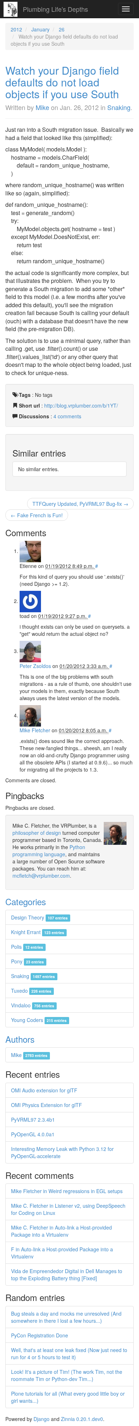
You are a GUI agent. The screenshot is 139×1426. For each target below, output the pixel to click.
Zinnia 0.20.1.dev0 (82, 1418)
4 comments (67, 416)
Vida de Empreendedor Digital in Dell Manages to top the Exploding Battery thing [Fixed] (66, 1274)
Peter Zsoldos (35, 665)
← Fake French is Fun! (37, 515)
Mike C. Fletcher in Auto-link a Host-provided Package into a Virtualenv (61, 1231)
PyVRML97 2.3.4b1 (33, 1119)
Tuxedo (31, 990)
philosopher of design (36, 832)
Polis (27, 946)
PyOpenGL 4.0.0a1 (33, 1134)
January (40, 29)
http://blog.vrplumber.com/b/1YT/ (81, 405)
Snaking (118, 107)
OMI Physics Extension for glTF (46, 1104)
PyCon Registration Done (39, 1335)
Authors (20, 1039)
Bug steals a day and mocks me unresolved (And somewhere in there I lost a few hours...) (66, 1317)
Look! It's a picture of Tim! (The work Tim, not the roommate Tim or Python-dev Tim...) (66, 1375)
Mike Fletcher (35, 730)
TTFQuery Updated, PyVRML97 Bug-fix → (80, 503)
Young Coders (39, 1019)
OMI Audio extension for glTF (44, 1090)
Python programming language (48, 850)
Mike (42, 107)
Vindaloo (32, 1005)
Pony (27, 961)
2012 (16, 29)
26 (62, 29)
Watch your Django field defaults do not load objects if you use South (62, 82)
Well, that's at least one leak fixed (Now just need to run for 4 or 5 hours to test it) (69, 1353)
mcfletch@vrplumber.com (41, 875)
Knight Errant (37, 932)
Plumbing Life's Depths (55, 9)
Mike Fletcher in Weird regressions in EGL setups (67, 1191)
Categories (25, 901)
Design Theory (39, 917)
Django (42, 1418)
